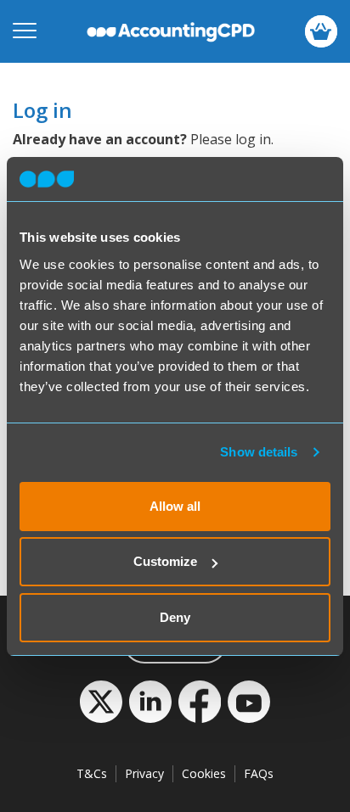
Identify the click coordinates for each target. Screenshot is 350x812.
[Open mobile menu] (25, 31)
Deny (175, 617)
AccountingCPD (171, 31)
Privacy (144, 773)
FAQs (259, 773)
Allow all (175, 506)
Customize (165, 561)
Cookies (204, 773)
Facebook (199, 701)
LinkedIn (150, 701)
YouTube (249, 701)
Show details (258, 452)
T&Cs (91, 773)
